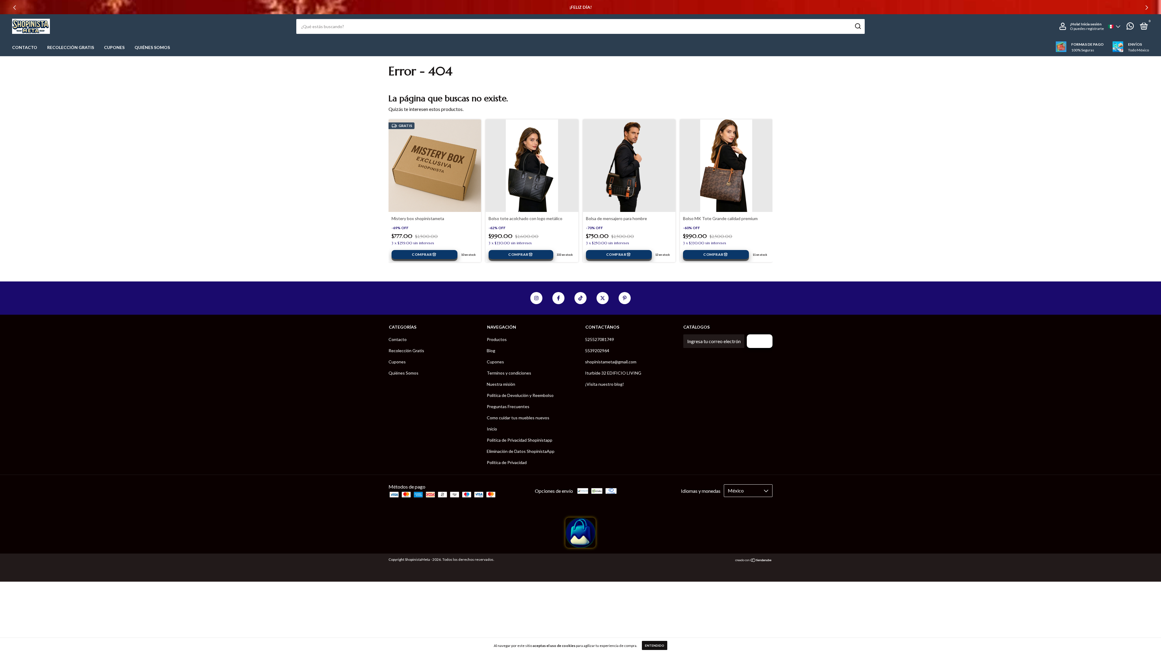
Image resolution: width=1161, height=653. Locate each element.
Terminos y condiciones (509, 372)
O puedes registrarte (1087, 28)
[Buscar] (858, 26)
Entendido (654, 645)
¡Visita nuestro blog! (604, 384)
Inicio (492, 428)
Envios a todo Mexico (580, 7)
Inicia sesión (1091, 24)
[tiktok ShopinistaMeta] (580, 298)
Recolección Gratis (70, 47)
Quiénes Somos (152, 47)
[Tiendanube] (753, 560)
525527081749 (599, 339)
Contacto (24, 47)
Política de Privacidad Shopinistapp (519, 440)
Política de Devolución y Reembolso (520, 395)
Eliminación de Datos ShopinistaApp (520, 451)
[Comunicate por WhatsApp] (1130, 27)
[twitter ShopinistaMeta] (603, 298)
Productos (497, 339)
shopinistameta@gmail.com (610, 361)
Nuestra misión (501, 384)
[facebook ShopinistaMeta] (558, 298)
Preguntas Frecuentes (508, 406)
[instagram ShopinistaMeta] (536, 298)
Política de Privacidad (507, 462)
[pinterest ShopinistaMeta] (625, 298)
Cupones (114, 47)
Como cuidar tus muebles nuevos (518, 417)
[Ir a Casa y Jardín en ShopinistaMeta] (580, 546)
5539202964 (597, 350)
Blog (491, 350)
